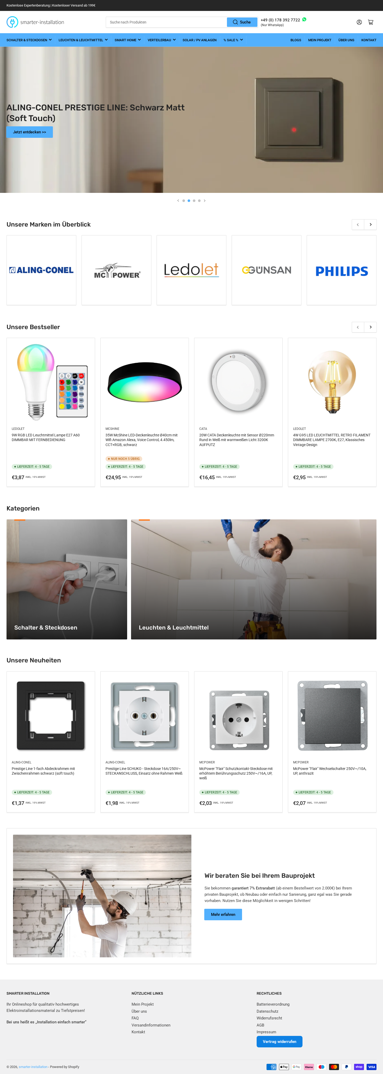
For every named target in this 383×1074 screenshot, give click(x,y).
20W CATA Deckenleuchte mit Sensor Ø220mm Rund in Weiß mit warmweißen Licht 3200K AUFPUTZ (236, 440)
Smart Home (125, 40)
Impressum (266, 1032)
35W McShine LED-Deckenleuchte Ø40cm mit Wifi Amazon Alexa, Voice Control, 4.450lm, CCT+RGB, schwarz (142, 440)
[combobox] (182, 22)
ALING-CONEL (21, 762)
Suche (245, 22)
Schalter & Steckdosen (27, 40)
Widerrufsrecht (269, 1018)
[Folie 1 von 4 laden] (183, 200)
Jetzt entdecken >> (353, 133)
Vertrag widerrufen (279, 1041)
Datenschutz (267, 1011)
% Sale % (231, 40)
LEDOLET (18, 429)
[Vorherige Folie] (178, 200)
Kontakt (368, 40)
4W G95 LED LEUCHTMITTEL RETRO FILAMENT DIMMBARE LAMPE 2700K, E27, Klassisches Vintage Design (331, 440)
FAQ (135, 1018)
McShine (112, 429)
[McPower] (116, 270)
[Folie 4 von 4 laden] (199, 200)
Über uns (139, 1011)
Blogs (296, 40)
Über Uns (346, 40)
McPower (207, 762)
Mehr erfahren (223, 914)
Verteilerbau (159, 40)
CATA (203, 429)
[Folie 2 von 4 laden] (188, 200)
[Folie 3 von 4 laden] (194, 200)
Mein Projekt (319, 40)
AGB (260, 1025)
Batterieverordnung (273, 1004)
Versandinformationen (151, 1025)
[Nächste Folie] (204, 200)
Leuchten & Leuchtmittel (81, 40)
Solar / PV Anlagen (200, 40)
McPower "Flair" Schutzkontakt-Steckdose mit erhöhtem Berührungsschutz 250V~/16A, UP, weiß (236, 773)
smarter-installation (33, 1067)
